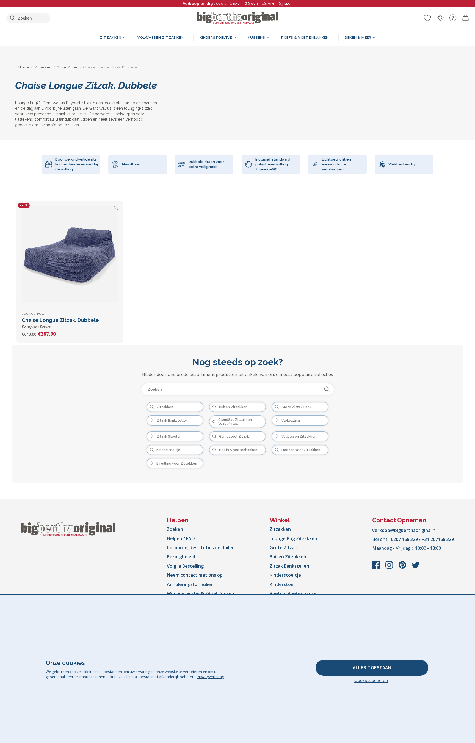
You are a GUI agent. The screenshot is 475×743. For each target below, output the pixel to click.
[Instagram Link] (389, 568)
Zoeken (175, 529)
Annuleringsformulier (190, 584)
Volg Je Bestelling (185, 566)
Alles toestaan (372, 667)
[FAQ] (453, 18)
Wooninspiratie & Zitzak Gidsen (200, 593)
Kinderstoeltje (285, 575)
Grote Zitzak (283, 548)
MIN (271, 3)
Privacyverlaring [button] (210, 676)
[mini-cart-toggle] (465, 18)
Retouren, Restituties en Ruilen (201, 548)
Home (23, 67)
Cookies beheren (371, 680)
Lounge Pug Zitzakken (293, 538)
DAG (236, 3)
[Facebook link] (376, 568)
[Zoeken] (327, 389)
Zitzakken (280, 529)
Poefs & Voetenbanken (294, 593)
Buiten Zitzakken (288, 557)
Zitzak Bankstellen (289, 566)
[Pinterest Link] (403, 568)
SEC (287, 3)
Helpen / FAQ (181, 538)
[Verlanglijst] (427, 18)
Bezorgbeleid (181, 557)
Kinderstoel (282, 584)
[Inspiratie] (440, 18)
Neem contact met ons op (195, 575)
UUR (254, 3)
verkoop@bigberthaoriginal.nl (404, 530)
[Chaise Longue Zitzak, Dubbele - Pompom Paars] (69, 254)
